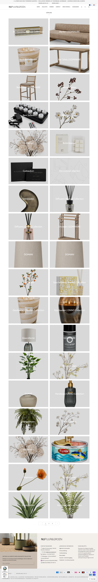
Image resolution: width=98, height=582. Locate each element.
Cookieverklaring (63, 553)
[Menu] (7, 567)
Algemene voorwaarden (64, 548)
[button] (44, 7)
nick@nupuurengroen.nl (51, 552)
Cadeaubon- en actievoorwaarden (66, 560)
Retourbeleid (62, 555)
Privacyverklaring (63, 550)
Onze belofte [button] (82, 546)
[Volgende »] (58, 523)
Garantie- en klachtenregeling (65, 557)
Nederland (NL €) (43, 3)
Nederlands (55, 3)
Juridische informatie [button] (66, 546)
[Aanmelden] (33, 563)
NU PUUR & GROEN (9, 577)
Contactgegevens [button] (46, 546)
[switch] (4, 576)
